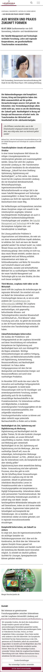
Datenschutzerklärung (29, 656)
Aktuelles (22, 11)
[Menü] (38, 3)
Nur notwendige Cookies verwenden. (21, 664)
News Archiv (31, 11)
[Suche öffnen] (31, 2)
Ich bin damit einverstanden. (21, 668)
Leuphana (4, 11)
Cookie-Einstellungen (21, 660)
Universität (13, 11)
